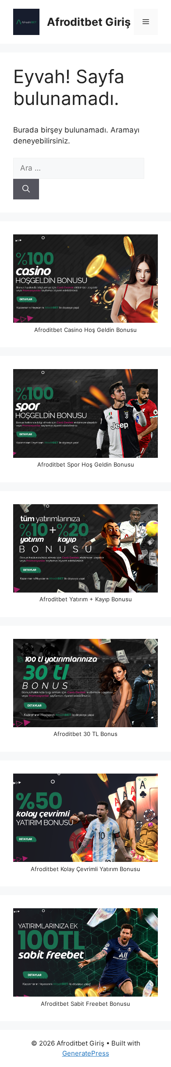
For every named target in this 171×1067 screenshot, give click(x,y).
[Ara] (26, 189)
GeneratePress (85, 1053)
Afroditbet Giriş (89, 21)
